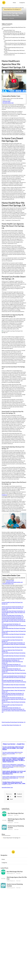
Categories (22, 2)
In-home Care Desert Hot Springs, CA (12, 31)
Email (11, 799)
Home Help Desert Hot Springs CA (12, 9)
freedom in (4, 494)
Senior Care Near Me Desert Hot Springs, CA (13, 693)
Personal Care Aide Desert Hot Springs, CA (12, 615)
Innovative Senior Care (9, 30)
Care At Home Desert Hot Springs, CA (11, 668)
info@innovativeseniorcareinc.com (14, 582)
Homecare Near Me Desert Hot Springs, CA (12, 618)
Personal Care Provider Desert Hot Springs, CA (13, 642)
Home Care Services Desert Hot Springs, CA (15, 43)
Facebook (19, 794)
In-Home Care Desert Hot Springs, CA (11, 624)
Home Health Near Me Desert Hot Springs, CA (14, 33)
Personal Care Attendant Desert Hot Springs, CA (14, 676)
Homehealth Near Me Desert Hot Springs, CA (13, 709)
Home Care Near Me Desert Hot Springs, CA (13, 616)
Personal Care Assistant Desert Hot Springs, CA (13, 619)
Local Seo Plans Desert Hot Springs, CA (11, 725)
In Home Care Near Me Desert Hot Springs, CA (13, 611)
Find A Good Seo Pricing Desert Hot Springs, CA (13, 722)
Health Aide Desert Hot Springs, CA (10, 660)
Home (14, 2)
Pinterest (19, 796)
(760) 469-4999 (6, 101)
